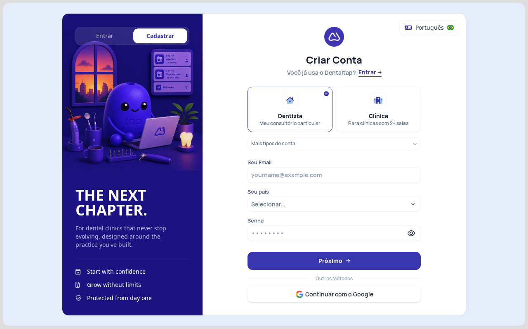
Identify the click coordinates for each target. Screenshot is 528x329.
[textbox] (333, 175)
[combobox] (334, 204)
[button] (411, 233)
